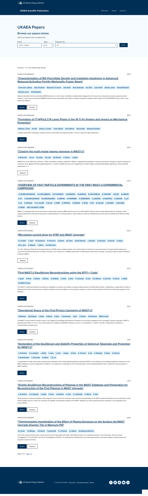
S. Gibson (66, 157)
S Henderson (92, 316)
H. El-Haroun (51, 241)
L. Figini (30, 241)
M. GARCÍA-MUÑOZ (48, 198)
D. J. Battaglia (77, 394)
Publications (104, 11)
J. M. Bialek (60, 394)
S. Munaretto (22, 157)
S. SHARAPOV (70, 194)
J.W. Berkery (57, 157)
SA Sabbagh (32, 316)
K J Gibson (72, 431)
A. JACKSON (96, 198)
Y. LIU (20, 203)
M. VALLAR (99, 203)
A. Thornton (82, 353)
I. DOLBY (116, 194)
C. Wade (124, 278)
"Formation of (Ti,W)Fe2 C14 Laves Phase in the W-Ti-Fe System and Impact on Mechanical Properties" (72, 121)
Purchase (32, 107)
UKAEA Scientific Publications (34, 10)
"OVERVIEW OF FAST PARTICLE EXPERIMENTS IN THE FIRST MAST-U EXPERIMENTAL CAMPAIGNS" (70, 186)
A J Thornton (62, 431)
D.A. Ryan (39, 157)
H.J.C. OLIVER (39, 203)
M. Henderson (40, 241)
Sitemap (92, 482)
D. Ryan (28, 278)
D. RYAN (85, 203)
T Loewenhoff (51, 431)
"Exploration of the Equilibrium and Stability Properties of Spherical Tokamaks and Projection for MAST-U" (73, 345)
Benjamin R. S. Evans (54, 87)
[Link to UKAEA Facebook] (115, 482)
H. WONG (21, 207)
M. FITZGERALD (58, 194)
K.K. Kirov (69, 241)
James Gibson (58, 128)
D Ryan (56, 316)
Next (27, 454)
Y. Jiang (51, 353)
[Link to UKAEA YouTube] (124, 482)
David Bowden (36, 92)
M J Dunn (21, 431)
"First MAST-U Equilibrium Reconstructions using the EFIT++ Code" (57, 272)
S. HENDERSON (84, 198)
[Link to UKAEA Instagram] (128, 482)
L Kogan (41, 316)
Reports (114, 11)
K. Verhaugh (79, 278)
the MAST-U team (24, 283)
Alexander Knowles (93, 128)
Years (45, 42)
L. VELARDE (110, 203)
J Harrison (82, 316)
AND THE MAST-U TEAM (35, 207)
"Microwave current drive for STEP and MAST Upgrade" (51, 235)
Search (19, 42)
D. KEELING (118, 198)
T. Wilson (41, 245)
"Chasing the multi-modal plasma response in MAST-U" (51, 151)
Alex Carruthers (39, 87)
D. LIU (126, 198)
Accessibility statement (83, 482)
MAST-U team (104, 316)
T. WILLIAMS (120, 203)
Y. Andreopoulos (23, 357)
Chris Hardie (80, 128)
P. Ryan (70, 278)
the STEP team (51, 245)
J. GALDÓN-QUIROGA (31, 198)
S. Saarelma (101, 241)
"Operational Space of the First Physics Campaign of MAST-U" (55, 310)
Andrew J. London (45, 128)
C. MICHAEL (28, 203)
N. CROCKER (106, 194)
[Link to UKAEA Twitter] (111, 482)
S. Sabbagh (55, 278)
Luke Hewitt (98, 87)
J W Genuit (41, 431)
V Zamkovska (66, 316)
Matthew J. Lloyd (24, 128)
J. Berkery (45, 278)
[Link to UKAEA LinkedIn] (119, 482)
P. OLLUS (49, 203)
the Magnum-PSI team (86, 431)
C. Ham (58, 353)
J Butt (75, 316)
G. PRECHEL (66, 203)
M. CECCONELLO (94, 194)
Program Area (60, 42)
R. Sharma (111, 241)
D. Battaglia (98, 353)
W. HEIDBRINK (72, 198)
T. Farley (63, 278)
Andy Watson (69, 128)
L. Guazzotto (35, 357)
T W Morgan (31, 431)
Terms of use (72, 482)
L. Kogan (75, 157)
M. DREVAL (125, 194)
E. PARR (57, 203)
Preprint (22, 107)
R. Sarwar (116, 278)
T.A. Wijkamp (96, 278)
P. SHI (92, 203)
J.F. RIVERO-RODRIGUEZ (26, 194)
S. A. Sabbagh (34, 353)
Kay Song (89, 87)
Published (23, 173)
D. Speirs (120, 241)
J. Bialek (43, 353)
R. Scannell (107, 278)
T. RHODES (76, 203)
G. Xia (90, 353)
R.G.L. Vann (22, 245)
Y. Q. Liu (53, 357)
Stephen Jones (110, 87)
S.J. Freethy (22, 241)
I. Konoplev (91, 241)
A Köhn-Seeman (80, 241)
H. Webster (32, 245)
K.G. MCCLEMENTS (43, 194)
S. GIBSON (61, 198)
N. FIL (20, 198)
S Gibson (49, 316)
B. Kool (88, 278)
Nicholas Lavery (23, 92)
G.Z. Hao (48, 157)
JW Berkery (22, 316)
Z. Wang (107, 353)
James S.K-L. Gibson (25, 87)
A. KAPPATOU (107, 198)
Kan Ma (34, 128)
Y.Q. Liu (31, 157)
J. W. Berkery (22, 353)
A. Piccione (115, 353)
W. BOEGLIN (82, 194)
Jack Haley (67, 87)
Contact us (123, 11)
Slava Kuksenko (78, 87)
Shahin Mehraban (123, 87)
